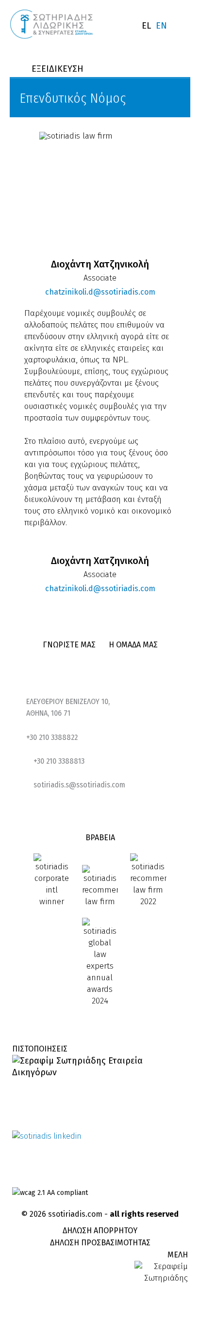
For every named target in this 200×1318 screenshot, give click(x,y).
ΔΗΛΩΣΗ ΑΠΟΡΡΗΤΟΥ (100, 1230)
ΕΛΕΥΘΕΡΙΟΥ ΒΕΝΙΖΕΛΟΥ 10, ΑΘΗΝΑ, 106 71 (68, 707)
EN (161, 25)
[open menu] (183, 26)
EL (146, 25)
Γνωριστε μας (69, 644)
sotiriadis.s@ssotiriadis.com (79, 784)
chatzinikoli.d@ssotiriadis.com (72, 292)
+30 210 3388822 (52, 737)
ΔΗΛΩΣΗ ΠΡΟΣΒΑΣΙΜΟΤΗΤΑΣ (100, 1242)
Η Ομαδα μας (133, 644)
